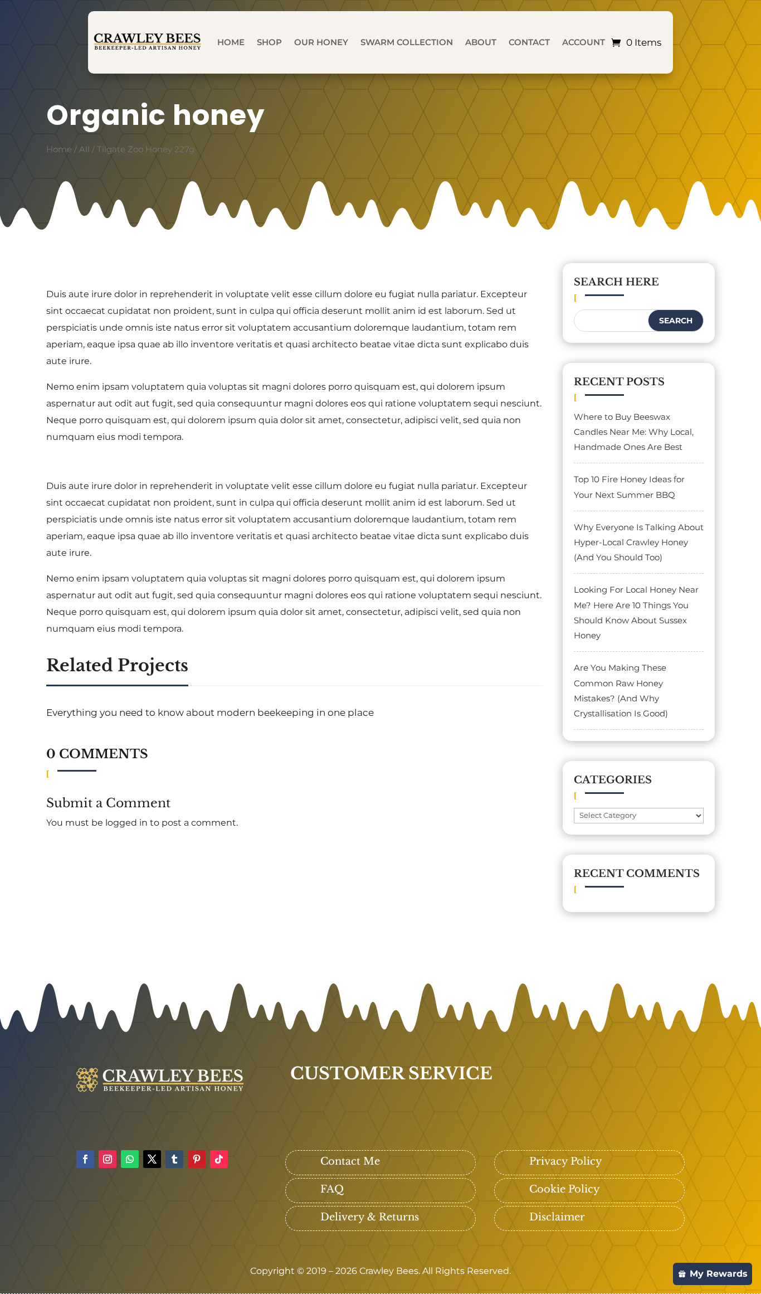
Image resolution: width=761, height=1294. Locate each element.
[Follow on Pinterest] (197, 1159)
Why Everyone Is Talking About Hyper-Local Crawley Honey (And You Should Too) (639, 542)
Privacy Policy (565, 1161)
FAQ (332, 1189)
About (480, 42)
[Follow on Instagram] (107, 1159)
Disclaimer (557, 1217)
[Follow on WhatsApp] (130, 1159)
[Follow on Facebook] (85, 1159)
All (84, 149)
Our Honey (321, 42)
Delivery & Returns (369, 1217)
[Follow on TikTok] (219, 1159)
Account (583, 42)
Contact (529, 42)
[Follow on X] (152, 1159)
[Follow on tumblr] (174, 1159)
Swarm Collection (406, 42)
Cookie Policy (564, 1189)
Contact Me (350, 1161)
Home (231, 42)
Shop (269, 42)
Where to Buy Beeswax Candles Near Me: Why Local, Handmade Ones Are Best (634, 431)
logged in (126, 822)
